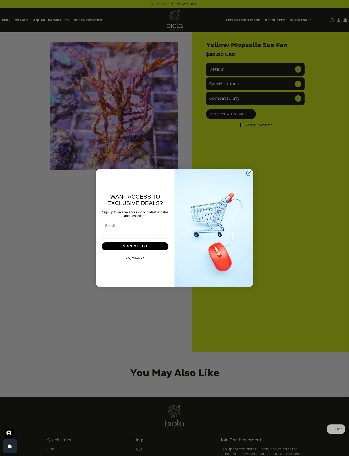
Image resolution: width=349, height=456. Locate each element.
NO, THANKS (135, 258)
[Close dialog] (248, 173)
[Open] (10, 446)
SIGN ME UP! (135, 246)
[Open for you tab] (9, 433)
